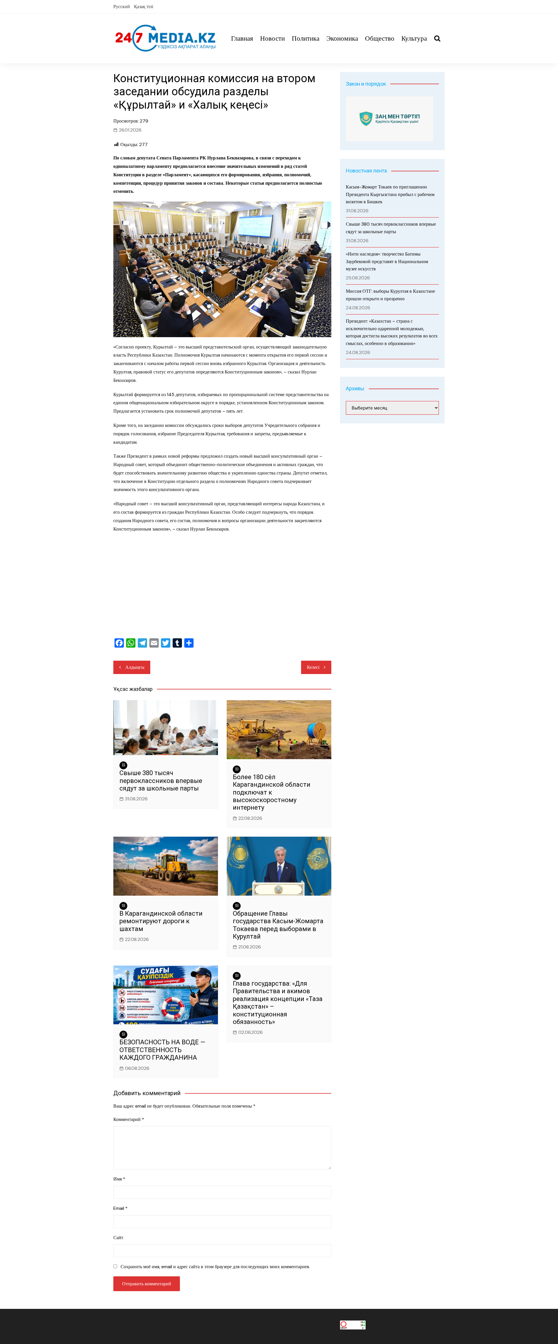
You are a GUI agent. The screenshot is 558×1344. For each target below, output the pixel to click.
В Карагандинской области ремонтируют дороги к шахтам (161, 921)
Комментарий (128, 1119)
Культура (414, 38)
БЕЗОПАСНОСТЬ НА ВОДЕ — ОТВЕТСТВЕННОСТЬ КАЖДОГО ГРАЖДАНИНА (162, 1049)
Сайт (118, 1238)
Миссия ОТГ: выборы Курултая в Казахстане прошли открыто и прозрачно (390, 295)
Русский (121, 6)
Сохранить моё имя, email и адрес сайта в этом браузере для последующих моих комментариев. (215, 1267)
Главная (242, 38)
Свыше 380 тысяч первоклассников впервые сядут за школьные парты (160, 780)
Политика (305, 38)
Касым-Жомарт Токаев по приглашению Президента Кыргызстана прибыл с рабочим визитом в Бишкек (390, 194)
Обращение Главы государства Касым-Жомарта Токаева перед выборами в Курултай (278, 925)
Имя (119, 1179)
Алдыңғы (134, 667)
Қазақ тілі (143, 6)
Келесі (313, 667)
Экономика (342, 38)
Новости (272, 38)
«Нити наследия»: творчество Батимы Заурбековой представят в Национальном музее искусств (387, 261)
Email (120, 1208)
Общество (379, 38)
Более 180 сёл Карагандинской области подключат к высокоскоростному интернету (271, 792)
